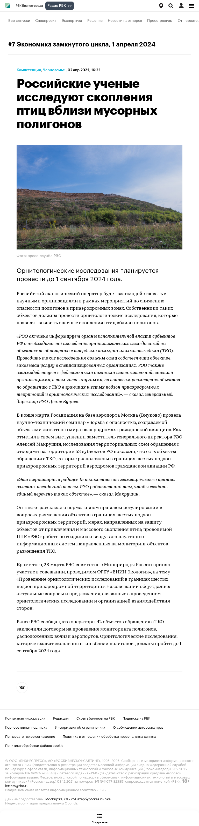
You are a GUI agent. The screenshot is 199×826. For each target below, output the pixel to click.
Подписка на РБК (136, 717)
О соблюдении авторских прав (138, 726)
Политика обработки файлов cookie (34, 745)
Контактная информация (25, 717)
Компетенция (29, 70)
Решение (95, 20)
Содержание (100, 822)
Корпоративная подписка (26, 726)
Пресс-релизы (160, 20)
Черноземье (54, 70)
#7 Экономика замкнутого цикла (58, 44)
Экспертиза (71, 20)
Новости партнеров (125, 20)
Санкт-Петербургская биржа (87, 798)
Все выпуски (19, 20)
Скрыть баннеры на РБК (95, 717)
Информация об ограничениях (80, 726)
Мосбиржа (53, 798)
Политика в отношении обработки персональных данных (109, 736)
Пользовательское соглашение (30, 736)
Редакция (61, 717)
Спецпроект (45, 20)
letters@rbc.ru (17, 785)
